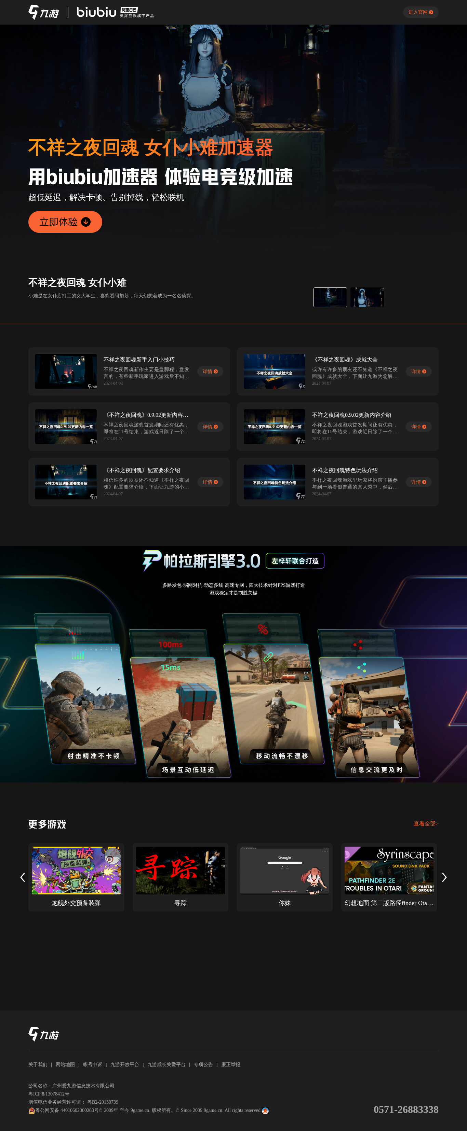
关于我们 (38, 1064)
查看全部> (426, 823)
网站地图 (65, 1064)
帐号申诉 (92, 1064)
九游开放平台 (124, 1064)
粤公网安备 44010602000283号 (67, 1110)
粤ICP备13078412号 (48, 1094)
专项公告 (203, 1064)
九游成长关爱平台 (166, 1064)
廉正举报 (230, 1064)
